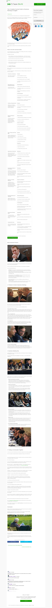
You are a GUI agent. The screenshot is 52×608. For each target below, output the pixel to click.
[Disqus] (19, 560)
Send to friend (26, 541)
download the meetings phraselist (14, 500)
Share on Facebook (13, 541)
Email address (36, 17)
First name (35, 14)
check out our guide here (24, 465)
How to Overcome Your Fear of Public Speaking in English (15, 545)
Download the (12, 237)
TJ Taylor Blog (8, 0)
